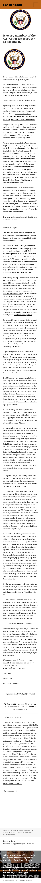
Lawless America (12, 4)
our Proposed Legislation (23, 314)
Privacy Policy (7, 880)
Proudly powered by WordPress (22, 880)
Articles (5, 832)
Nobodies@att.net (20, 709)
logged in (16, 844)
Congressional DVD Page (15, 301)
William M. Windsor (12, 717)
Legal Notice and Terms (12, 783)
